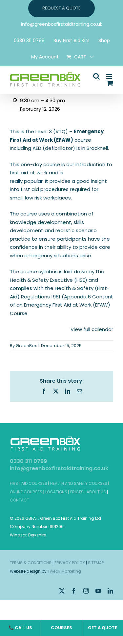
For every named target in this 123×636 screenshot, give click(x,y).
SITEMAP (96, 562)
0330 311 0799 (28, 461)
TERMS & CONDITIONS (30, 562)
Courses (61, 628)
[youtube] (98, 591)
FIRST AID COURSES (28, 483)
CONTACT (19, 500)
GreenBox (26, 345)
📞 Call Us (20, 628)
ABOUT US (96, 492)
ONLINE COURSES (26, 492)
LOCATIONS (56, 492)
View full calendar (92, 329)
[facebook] (74, 591)
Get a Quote (102, 628)
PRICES (77, 492)
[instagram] (86, 591)
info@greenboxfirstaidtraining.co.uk (59, 468)
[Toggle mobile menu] (109, 76)
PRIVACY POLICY (69, 562)
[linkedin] (110, 591)
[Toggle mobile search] (96, 76)
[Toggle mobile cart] (110, 83)
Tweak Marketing (64, 571)
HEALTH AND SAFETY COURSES (78, 483)
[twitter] (62, 591)
